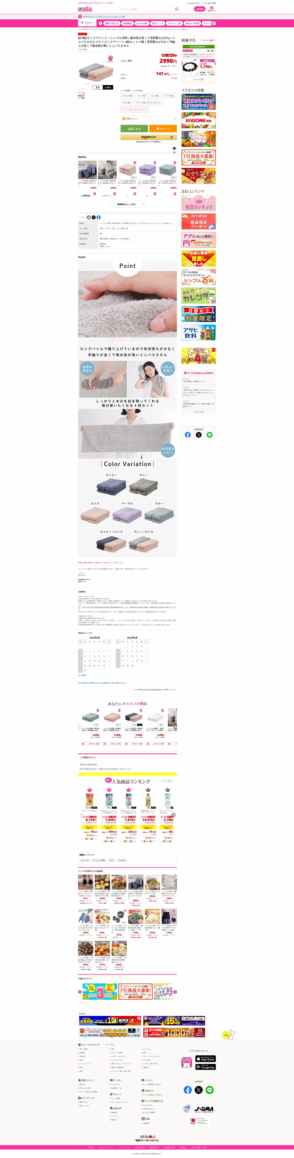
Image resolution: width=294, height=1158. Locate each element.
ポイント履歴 (115, 1098)
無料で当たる (112, 23)
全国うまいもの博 (85, 1088)
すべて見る (110, 1045)
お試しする (134, 128)
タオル (114, 29)
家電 (144, 1052)
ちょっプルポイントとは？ (119, 1102)
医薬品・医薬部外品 (117, 1067)
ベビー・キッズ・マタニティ (152, 1056)
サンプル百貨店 (83, 29)
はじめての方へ (194, 3)
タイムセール (115, 1084)
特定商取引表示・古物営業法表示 (147, 1147)
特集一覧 (82, 1084)
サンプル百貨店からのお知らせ (152, 1094)
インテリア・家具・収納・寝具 (121, 1071)
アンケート (114, 1116)
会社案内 (183, 1147)
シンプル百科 (82, 49)
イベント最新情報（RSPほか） (152, 1084)
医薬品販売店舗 (169, 1147)
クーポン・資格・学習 (150, 1063)
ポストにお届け (211, 23)
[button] (100, 23)
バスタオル (121, 29)
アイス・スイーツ (85, 1063)
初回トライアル (84, 1106)
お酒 (81, 1071)
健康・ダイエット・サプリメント (121, 1063)
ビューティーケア (116, 1060)
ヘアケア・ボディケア (118, 1056)
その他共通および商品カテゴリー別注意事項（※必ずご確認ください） (103, 683)
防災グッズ (157, 23)
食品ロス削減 (192, 23)
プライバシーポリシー (106, 1147)
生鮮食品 (82, 1052)
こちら (107, 246)
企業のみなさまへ (148, 1108)
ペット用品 (146, 1060)
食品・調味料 (84, 1049)
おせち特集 (142, 23)
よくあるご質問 (210, 3)
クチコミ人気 (174, 23)
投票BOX (114, 1112)
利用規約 (90, 1147)
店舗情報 (146, 1123)
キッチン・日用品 (104, 29)
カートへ (165, 128)
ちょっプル (93, 29)
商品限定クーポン (116, 1088)
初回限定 (127, 23)
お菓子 (82, 1060)
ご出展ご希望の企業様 (199, 1147)
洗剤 (112, 1049)
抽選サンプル (84, 1102)
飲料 (81, 1067)
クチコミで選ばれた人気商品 (89, 1091)
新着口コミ (114, 1120)
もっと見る (168, 781)
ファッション (147, 1049)
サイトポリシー (124, 1147)
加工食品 (82, 1056)
